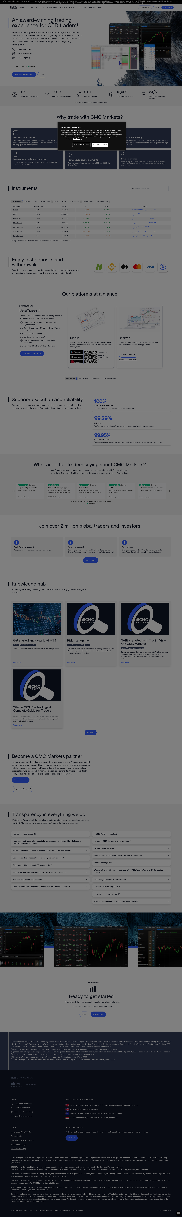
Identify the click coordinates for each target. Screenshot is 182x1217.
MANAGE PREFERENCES (81, 145)
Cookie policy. (77, 139)
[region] (92, 136)
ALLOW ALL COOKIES (100, 145)
